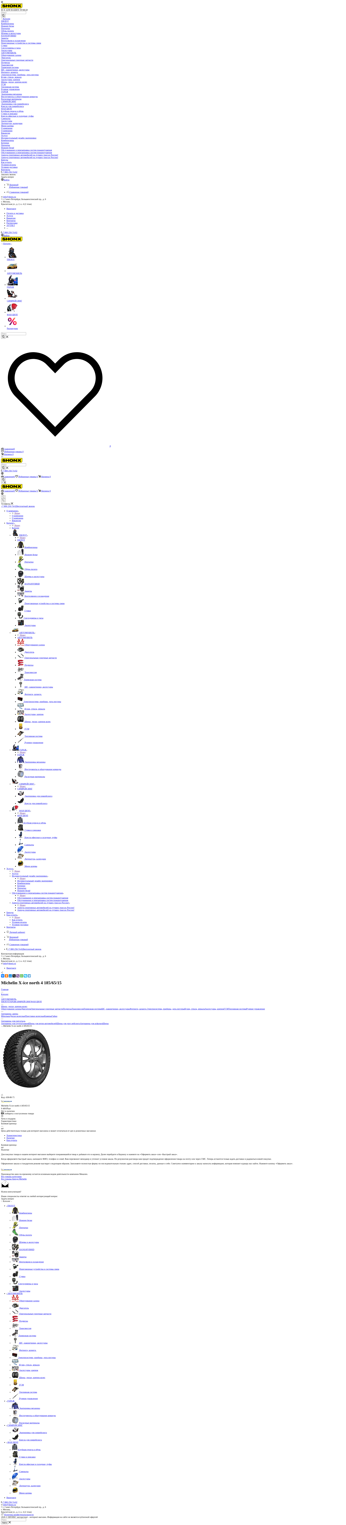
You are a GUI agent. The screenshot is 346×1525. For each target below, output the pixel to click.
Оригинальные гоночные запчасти (47, 1009)
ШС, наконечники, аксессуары (115, 1009)
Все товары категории (11, 1176)
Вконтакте (11, 209)
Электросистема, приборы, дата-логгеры (165, 1009)
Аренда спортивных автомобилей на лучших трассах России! (45, 907)
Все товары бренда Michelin (14, 1179)
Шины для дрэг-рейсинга (68, 1023)
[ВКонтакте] (2, 975)
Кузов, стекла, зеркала (194, 1009)
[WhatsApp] (21, 975)
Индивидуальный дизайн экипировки (35, 881)
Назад (17, 513)
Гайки (54, 1016)
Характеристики (14, 1135)
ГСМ (226, 1009)
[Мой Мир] (10, 975)
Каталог (15, 528)
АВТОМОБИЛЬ (24, 637)
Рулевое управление (255, 1009)
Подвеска (67, 1009)
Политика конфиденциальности (19, 1515)
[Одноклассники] (6, 975)
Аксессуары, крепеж (214, 1009)
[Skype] (25, 975)
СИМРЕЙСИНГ (24, 789)
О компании (17, 516)
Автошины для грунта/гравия (15, 1023)
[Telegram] (29, 975)
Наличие (10, 1138)
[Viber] (17, 975)
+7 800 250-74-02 (9, 172)
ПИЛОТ (21, 540)
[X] (14, 975)
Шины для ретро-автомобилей (43, 1023)
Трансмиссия (78, 1009)
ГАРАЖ (20, 755)
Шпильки (5, 1016)
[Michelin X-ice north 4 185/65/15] (27, 1087)
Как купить (17, 920)
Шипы (106, 1023)
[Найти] (3, 16)
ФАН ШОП (22, 815)
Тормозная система (92, 1009)
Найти (4, 1523)
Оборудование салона (11, 1009)
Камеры (48, 1016)
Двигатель (26, 1009)
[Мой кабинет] (2, 474)
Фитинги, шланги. (138, 1009)
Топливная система (237, 1009)
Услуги (15, 873)
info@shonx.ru (9, 197)
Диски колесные (17, 1016)
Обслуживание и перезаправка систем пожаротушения (42, 898)
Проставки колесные (34, 1016)
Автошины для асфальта (91, 1023)
